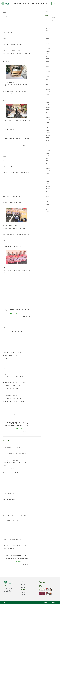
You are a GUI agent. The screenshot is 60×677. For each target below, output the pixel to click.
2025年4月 (47, 61)
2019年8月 (47, 153)
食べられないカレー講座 (9, 325)
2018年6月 (47, 176)
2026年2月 (47, 45)
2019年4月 (47, 160)
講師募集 (37, 3)
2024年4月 (47, 81)
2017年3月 (47, 201)
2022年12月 (48, 107)
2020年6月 (47, 140)
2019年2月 (47, 163)
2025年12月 (48, 48)
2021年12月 (48, 117)
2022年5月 (47, 109)
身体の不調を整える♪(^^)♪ (50, 20)
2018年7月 (47, 175)
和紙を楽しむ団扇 (48, 17)
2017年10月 (48, 189)
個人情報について (5, 675)
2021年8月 (47, 124)
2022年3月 (47, 112)
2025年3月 (47, 63)
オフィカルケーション (26, 3)
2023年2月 (47, 104)
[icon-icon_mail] (4, 664)
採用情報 (42, 3)
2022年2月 (47, 114)
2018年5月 (47, 178)
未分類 (47, 30)
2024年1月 (47, 86)
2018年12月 (48, 166)
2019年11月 (48, 148)
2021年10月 (48, 120)
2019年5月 (47, 158)
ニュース (47, 3)
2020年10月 (48, 135)
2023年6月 (47, 97)
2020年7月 (47, 138)
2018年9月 (47, 171)
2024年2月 (47, 84)
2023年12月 (48, 87)
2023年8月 (47, 94)
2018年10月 (48, 170)
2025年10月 (48, 51)
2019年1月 (47, 165)
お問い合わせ (55, 3)
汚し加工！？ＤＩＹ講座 (9, 10)
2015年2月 (47, 211)
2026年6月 (47, 38)
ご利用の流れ (24, 660)
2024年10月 (48, 71)
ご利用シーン (24, 655)
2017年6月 (47, 196)
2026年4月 (47, 41)
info (46, 26)
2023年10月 (48, 91)
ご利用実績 (23, 657)
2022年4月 (47, 110)
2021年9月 (47, 122)
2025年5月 (47, 59)
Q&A (23, 668)
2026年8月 (47, 35)
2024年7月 (47, 76)
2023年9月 (47, 92)
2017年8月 (47, 193)
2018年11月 (48, 168)
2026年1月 (47, 46)
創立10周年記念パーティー (9, 458)
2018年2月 (47, 183)
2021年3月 (47, 127)
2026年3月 (47, 43)
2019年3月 (47, 161)
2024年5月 (47, 79)
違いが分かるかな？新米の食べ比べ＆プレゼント (15, 155)
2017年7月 (47, 194)
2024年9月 (47, 73)
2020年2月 (47, 145)
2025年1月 (47, 66)
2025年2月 (47, 64)
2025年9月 (47, 53)
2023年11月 (48, 89)
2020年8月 (47, 137)
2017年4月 (47, 199)
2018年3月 (47, 181)
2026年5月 (47, 40)
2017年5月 (47, 198)
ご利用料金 (23, 658)
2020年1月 (47, 147)
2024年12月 (48, 68)
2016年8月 (47, 206)
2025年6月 (47, 58)
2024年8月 (47, 74)
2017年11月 (48, 188)
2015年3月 (47, 209)
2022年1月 (47, 115)
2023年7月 (47, 96)
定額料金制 (23, 667)
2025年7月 (47, 56)
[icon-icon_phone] (4, 663)
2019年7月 (47, 155)
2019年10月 (48, 150)
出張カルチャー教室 (17, 3)
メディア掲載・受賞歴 (42, 655)
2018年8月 (47, 173)
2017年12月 (48, 186)
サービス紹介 (48, 28)
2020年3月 (47, 143)
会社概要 (33, 3)
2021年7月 (47, 125)
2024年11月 (48, 69)
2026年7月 (47, 36)
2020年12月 (48, 132)
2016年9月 (47, 204)
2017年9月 (47, 191)
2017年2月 (47, 203)
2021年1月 (47, 130)
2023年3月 (47, 102)
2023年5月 (47, 99)
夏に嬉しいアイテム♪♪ (49, 19)
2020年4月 (47, 142)
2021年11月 (48, 119)
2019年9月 (47, 152)
